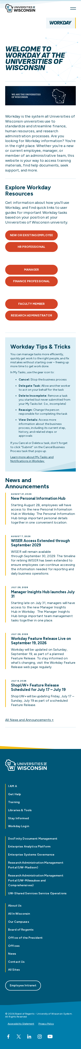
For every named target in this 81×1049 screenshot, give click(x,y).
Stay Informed (18, 818)
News (12, 953)
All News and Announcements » (29, 720)
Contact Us (16, 962)
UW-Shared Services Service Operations (37, 893)
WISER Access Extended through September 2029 (40, 543)
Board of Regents (20, 929)
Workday (60, 23)
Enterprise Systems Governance (31, 854)
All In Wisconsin (19, 913)
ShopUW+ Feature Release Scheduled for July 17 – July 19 (38, 687)
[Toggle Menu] (73, 8)
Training (14, 802)
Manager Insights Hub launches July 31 (43, 594)
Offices (14, 946)
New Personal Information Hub (38, 498)
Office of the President (25, 938)
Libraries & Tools (20, 810)
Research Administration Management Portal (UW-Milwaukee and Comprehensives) (35, 880)
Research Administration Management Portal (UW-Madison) (35, 865)
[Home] (21, 8)
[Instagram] (39, 1036)
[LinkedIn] (29, 1036)
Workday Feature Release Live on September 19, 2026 (41, 641)
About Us (14, 905)
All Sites (14, 969)
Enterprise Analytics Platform (29, 846)
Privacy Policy (46, 1023)
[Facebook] (8, 1036)
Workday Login (18, 826)
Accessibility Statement (21, 1023)
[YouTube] (50, 1036)
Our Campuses (18, 922)
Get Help (14, 794)
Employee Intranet (23, 985)
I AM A (12, 786)
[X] (19, 1036)
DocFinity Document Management (32, 838)
